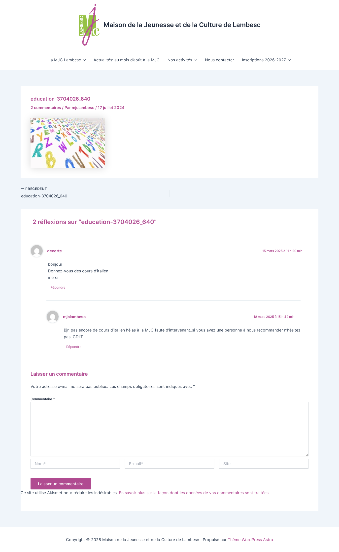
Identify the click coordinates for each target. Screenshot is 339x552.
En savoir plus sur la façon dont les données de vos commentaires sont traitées (194, 492)
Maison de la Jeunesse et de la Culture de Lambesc (182, 25)
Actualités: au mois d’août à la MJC (127, 59)
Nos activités (180, 59)
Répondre (58, 287)
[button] (83, 60)
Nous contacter (219, 59)
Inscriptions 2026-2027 (264, 59)
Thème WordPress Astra (250, 539)
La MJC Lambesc (64, 59)
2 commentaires (46, 107)
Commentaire (43, 399)
